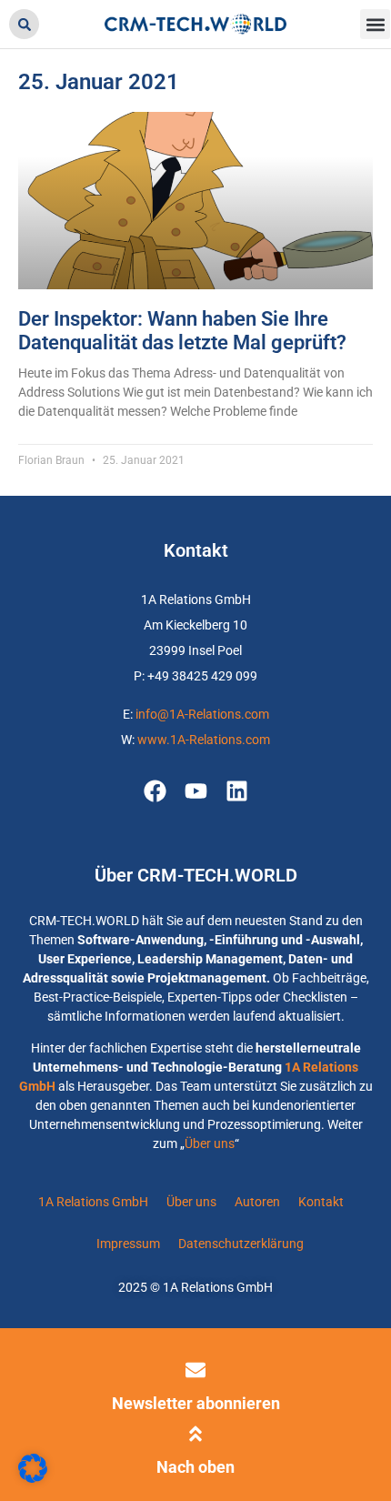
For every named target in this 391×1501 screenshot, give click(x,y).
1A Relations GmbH (93, 1201)
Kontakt (321, 1201)
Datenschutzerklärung (241, 1243)
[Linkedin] (237, 791)
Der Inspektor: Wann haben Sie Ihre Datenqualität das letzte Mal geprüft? (182, 330)
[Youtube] (196, 791)
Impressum (128, 1243)
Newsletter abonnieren (196, 1403)
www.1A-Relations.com (203, 739)
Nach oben (195, 1466)
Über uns (210, 1143)
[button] (24, 24)
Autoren (257, 1201)
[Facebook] (155, 791)
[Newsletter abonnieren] (195, 1370)
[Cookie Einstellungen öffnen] (32, 1478)
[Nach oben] (195, 1434)
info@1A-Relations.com (202, 714)
